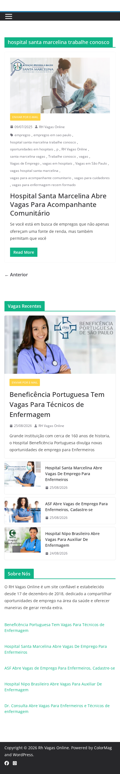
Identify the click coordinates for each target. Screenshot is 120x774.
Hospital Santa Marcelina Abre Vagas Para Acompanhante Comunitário (58, 204)
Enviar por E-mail (25, 117)
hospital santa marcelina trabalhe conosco (43, 142)
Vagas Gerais (54, 117)
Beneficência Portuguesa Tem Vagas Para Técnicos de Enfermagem (57, 404)
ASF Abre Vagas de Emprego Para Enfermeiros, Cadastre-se (76, 506)
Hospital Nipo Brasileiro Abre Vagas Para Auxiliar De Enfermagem (72, 539)
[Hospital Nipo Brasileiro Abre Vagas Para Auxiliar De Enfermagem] (22, 543)
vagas (83, 156)
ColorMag (103, 747)
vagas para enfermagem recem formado (44, 184)
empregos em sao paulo (52, 135)
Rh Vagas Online (53, 747)
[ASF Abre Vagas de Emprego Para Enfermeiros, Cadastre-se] (22, 510)
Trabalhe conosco (62, 156)
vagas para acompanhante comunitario (40, 177)
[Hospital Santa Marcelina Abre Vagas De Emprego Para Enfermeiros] (22, 478)
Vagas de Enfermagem (61, 382)
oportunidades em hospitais (31, 149)
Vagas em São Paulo (91, 163)
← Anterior (16, 275)
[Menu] (8, 16)
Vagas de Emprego (24, 163)
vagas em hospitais (57, 163)
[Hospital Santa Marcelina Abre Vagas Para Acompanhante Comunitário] (60, 85)
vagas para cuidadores (92, 177)
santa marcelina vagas (27, 156)
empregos (22, 135)
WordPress (23, 754)
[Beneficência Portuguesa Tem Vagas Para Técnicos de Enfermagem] (60, 345)
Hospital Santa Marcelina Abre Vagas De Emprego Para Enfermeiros (73, 473)
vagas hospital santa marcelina (34, 170)
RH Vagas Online (52, 126)
